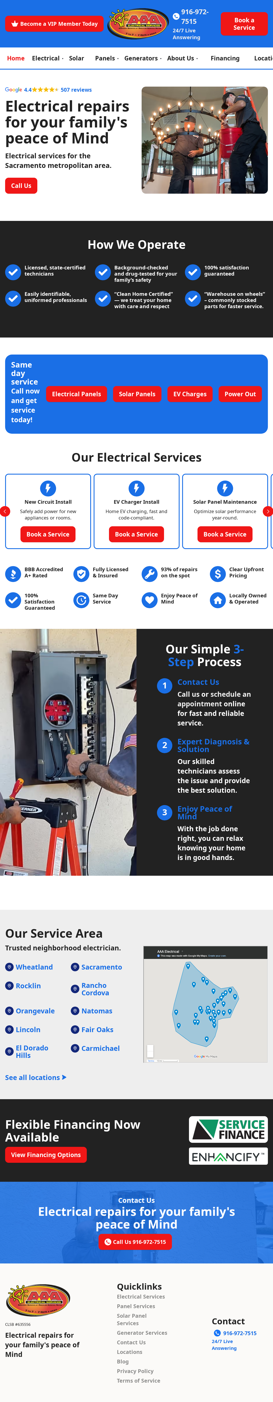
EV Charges (190, 394)
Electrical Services (141, 1296)
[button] (47, 58)
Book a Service (244, 23)
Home (16, 58)
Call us (188, 694)
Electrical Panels (76, 394)
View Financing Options (46, 1155)
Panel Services (136, 1306)
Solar (76, 58)
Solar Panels (137, 394)
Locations (129, 1351)
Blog (123, 1361)
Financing (225, 58)
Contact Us (131, 1342)
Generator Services (142, 1332)
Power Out (240, 394)
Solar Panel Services (132, 1319)
